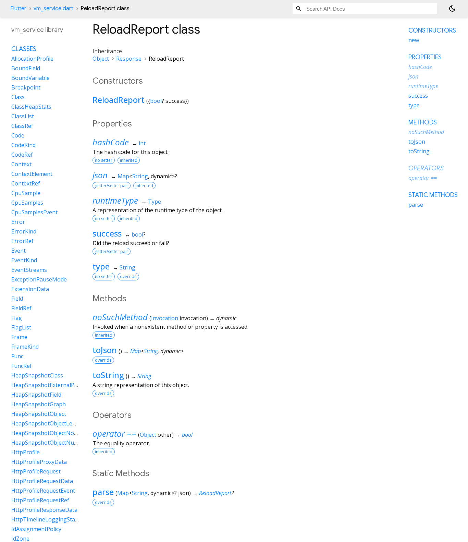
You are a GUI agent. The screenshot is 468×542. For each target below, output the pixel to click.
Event (18, 250)
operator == (114, 433)
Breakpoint (25, 87)
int (142, 143)
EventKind (24, 260)
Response (128, 58)
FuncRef (21, 366)
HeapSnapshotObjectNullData (50, 442)
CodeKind (23, 145)
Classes (23, 49)
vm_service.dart (53, 8)
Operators (426, 168)
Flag (16, 318)
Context (21, 164)
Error (18, 222)
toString (108, 375)
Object (101, 58)
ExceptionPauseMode (39, 279)
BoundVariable (30, 78)
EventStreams (29, 270)
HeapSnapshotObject (38, 414)
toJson (105, 350)
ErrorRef (22, 241)
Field (17, 298)
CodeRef (22, 154)
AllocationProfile (32, 58)
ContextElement (31, 174)
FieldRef (21, 308)
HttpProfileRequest (36, 471)
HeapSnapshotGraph (38, 404)
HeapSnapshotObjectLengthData (54, 423)
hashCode (111, 142)
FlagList (21, 327)
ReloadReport (119, 99)
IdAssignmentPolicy (36, 529)
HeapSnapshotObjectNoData (48, 433)
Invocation (164, 318)
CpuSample (25, 193)
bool (156, 101)
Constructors (432, 30)
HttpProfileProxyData (39, 462)
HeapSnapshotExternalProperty (52, 385)
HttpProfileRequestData (42, 481)
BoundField (25, 68)
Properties (425, 57)
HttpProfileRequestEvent (43, 490)
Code (17, 135)
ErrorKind (23, 231)
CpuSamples (27, 202)
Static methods (433, 195)
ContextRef (25, 183)
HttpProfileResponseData (44, 510)
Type (154, 201)
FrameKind (25, 346)
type (101, 266)
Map (123, 176)
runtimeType (115, 200)
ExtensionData (30, 289)
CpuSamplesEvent (34, 212)
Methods (422, 122)
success (107, 233)
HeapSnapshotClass (37, 375)
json (100, 175)
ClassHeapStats (31, 106)
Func (17, 356)
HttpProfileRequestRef (40, 500)
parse (103, 491)
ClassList (22, 116)
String (140, 176)
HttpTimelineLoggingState (45, 519)
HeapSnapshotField (36, 394)
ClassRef (22, 126)
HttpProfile (25, 452)
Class (18, 97)
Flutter (18, 8)
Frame (19, 337)
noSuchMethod (120, 317)
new (413, 40)
